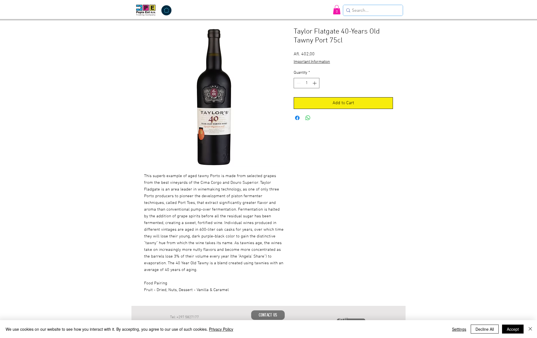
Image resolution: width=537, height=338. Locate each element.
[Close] (530, 329)
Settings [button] (459, 329)
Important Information (312, 61)
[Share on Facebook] (297, 118)
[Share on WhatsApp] (308, 118)
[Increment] (315, 83)
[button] (337, 9)
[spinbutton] (307, 83)
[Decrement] (298, 83)
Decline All (484, 329)
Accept (513, 329)
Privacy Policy (221, 329)
